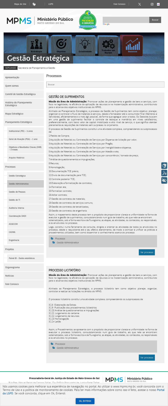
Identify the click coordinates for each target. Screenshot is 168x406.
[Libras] (34, 4)
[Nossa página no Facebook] (133, 4)
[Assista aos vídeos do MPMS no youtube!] (145, 4)
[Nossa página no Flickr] (158, 4)
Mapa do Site (20, 4)
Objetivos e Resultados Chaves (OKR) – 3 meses (25, 148)
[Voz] (164, 173)
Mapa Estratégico (14, 113)
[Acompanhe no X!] (139, 4)
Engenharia (14, 240)
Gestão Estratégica (17, 176)
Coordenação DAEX (17, 216)
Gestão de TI (14, 200)
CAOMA (12, 232)
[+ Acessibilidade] (164, 180)
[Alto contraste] (40, 4)
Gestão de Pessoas (17, 192)
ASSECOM (13, 224)
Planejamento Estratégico (18, 122)
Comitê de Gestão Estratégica (20, 94)
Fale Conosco (119, 4)
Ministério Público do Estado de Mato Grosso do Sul (40, 19)
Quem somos (12, 85)
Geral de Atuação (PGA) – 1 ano (23, 139)
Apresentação (12, 77)
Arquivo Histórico (16, 158)
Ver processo (146, 252)
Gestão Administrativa (19, 184)
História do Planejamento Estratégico (18, 104)
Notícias (9, 275)
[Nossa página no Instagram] (152, 4)
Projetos (9, 249)
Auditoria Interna (16, 208)
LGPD (50, 4)
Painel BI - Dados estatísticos (22, 258)
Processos (10, 166)
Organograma (12, 267)
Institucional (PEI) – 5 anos (21, 131)
